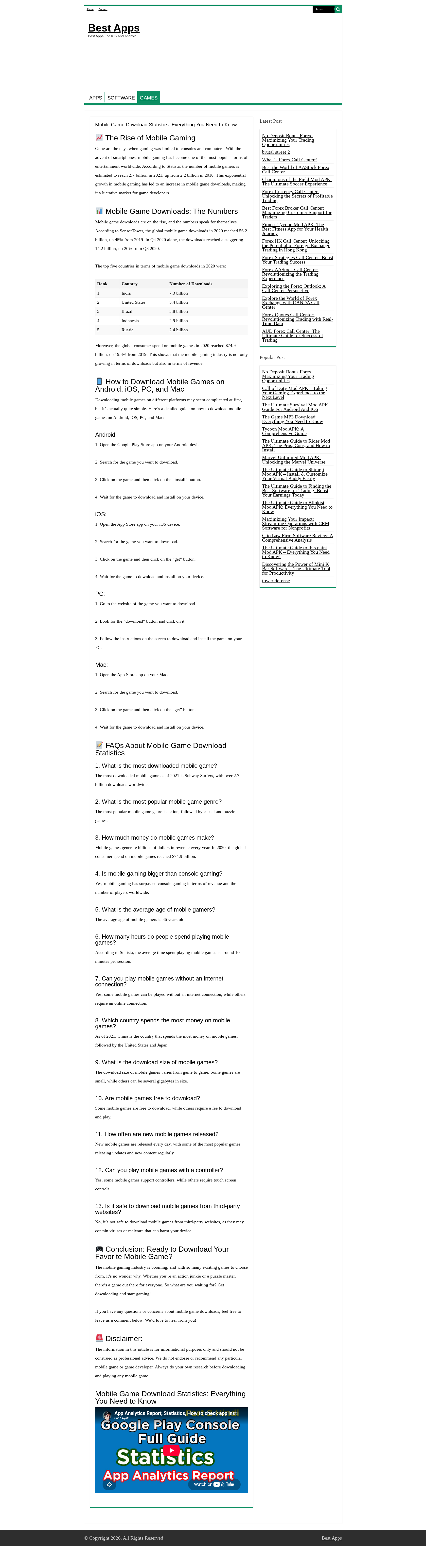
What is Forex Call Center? (289, 159)
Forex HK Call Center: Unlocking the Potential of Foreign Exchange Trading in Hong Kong (296, 245)
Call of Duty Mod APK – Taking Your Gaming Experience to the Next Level (294, 392)
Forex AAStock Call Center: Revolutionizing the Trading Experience (290, 274)
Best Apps (114, 28)
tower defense (276, 580)
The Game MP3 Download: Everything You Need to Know (292, 419)
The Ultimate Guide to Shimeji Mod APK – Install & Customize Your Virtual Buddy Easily (295, 474)
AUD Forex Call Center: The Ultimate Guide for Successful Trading (292, 335)
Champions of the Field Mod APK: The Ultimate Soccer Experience (297, 181)
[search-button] (338, 9)
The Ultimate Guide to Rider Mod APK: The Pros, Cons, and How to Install (296, 445)
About (90, 9)
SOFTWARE (121, 97)
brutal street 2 (276, 152)
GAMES (149, 97)
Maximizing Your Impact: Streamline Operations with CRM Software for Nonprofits (295, 523)
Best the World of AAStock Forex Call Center (295, 169)
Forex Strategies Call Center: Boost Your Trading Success (297, 260)
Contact (103, 9)
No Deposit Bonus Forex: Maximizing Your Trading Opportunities (288, 140)
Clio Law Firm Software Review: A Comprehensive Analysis (297, 538)
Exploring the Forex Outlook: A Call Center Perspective (294, 288)
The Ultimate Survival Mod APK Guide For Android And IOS (295, 407)
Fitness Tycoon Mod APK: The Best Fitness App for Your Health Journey (295, 229)
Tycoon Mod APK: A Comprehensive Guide (284, 431)
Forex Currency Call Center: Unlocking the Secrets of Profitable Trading (297, 196)
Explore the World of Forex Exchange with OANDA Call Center (291, 302)
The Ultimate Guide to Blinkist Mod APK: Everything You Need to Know (297, 507)
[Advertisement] (248, 52)
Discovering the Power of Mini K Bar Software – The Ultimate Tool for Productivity (296, 568)
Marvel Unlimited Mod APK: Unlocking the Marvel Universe (293, 460)
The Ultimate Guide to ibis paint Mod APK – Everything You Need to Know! (296, 552)
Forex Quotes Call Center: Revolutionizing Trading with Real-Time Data (297, 319)
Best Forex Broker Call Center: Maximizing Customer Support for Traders (297, 212)
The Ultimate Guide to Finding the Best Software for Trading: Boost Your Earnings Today (296, 490)
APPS (95, 97)
